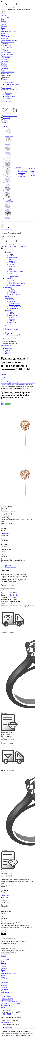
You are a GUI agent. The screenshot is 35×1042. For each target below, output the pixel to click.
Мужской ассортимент (8, 973)
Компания (12, 313)
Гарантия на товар (7, 1000)
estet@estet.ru (6, 88)
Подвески (25, 383)
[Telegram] (10, 404)
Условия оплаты (6, 996)
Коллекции (12, 282)
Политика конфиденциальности (11, 1001)
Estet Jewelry (5, 533)
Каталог (11, 255)
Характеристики (10, 567)
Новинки (30, 384)
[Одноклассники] (5, 404)
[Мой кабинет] (2, 249)
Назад (12, 254)
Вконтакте (8, 93)
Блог (2, 991)
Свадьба (19, 383)
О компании (5, 982)
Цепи (2, 971)
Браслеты (13, 383)
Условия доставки (7, 998)
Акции (16, 384)
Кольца (8, 383)
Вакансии (4, 985)
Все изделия (5, 959)
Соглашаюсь (6, 1039)
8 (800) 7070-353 (6, 73)
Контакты (4, 987)
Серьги (3, 383)
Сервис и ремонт (6, 1010)
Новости (4, 984)
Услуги (3, 1007)
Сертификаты (22, 384)
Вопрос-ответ (5, 1005)
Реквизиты (4, 989)
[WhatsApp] (7, 404)
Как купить (12, 301)
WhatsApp (8, 98)
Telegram (7, 94)
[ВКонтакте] (2, 404)
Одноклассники (10, 96)
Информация (5, 993)
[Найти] (2, 13)
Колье (30, 383)
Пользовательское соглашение (11, 1003)
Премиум (12, 291)
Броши (11, 384)
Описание (8, 565)
